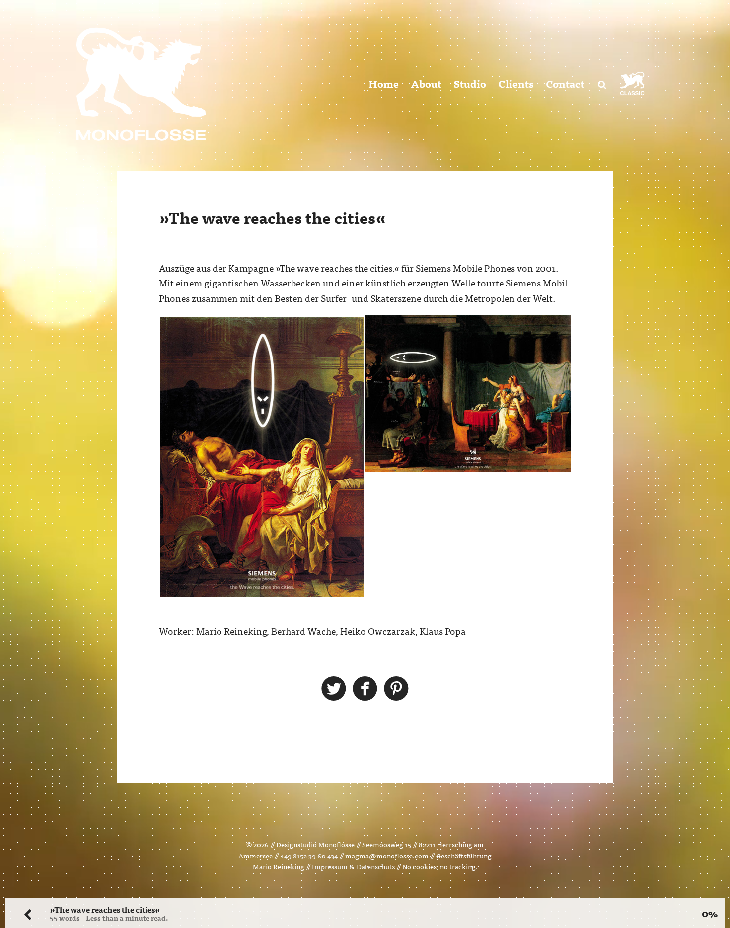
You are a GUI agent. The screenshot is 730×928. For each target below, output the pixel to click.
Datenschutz (376, 866)
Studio (469, 83)
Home (383, 83)
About (426, 83)
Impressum (330, 866)
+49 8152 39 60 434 (309, 855)
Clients (516, 83)
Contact (565, 83)
